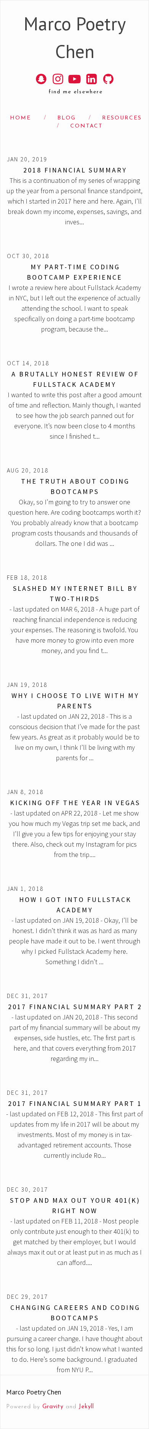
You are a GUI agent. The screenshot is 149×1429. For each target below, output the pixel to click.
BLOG (66, 118)
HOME (20, 118)
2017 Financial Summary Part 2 (75, 1006)
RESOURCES (122, 118)
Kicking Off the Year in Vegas (75, 802)
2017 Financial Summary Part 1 (75, 1103)
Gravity (52, 1407)
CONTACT (86, 126)
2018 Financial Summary (75, 170)
